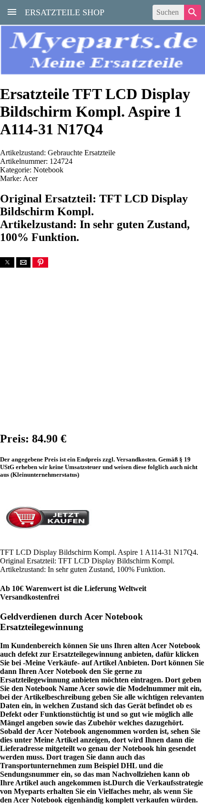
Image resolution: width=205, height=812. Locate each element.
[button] (7, 262)
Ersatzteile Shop (64, 11)
